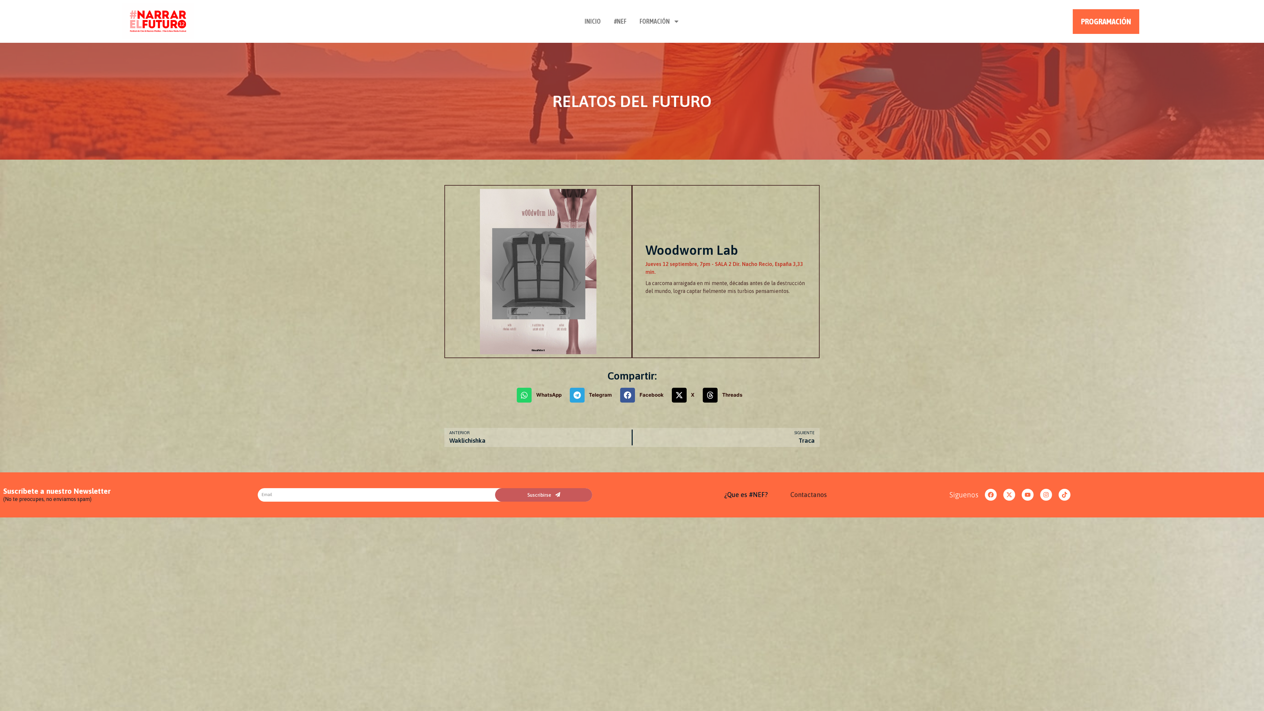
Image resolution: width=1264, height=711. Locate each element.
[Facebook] (991, 495)
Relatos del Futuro (632, 101)
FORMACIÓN (655, 21)
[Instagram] (1046, 495)
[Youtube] (1028, 495)
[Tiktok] (1064, 495)
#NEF (620, 21)
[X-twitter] (1009, 495)
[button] (541, 395)
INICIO (593, 21)
